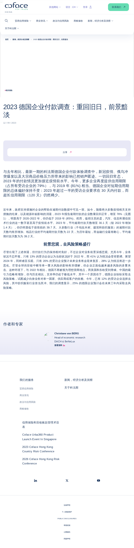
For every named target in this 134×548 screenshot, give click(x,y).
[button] (7, 20)
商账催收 (24, 408)
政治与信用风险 (28, 402)
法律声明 (67, 505)
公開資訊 (67, 532)
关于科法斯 (71, 387)
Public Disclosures (67, 518)
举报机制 (67, 525)
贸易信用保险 (26, 388)
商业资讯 (24, 395)
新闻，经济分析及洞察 (78, 380)
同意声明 (67, 539)
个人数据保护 (67, 512)
